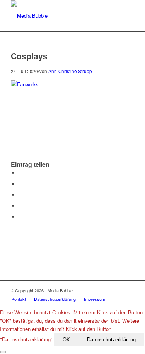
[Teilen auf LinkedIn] (20, 206)
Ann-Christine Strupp (70, 71)
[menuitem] (19, 299)
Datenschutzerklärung (111, 339)
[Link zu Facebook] (105, 290)
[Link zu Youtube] (117, 290)
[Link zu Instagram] (93, 290)
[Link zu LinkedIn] (128, 290)
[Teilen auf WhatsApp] (20, 194)
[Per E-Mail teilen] (20, 216)
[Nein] (3, 352)
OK (66, 339)
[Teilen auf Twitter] (20, 184)
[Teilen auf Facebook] (20, 172)
